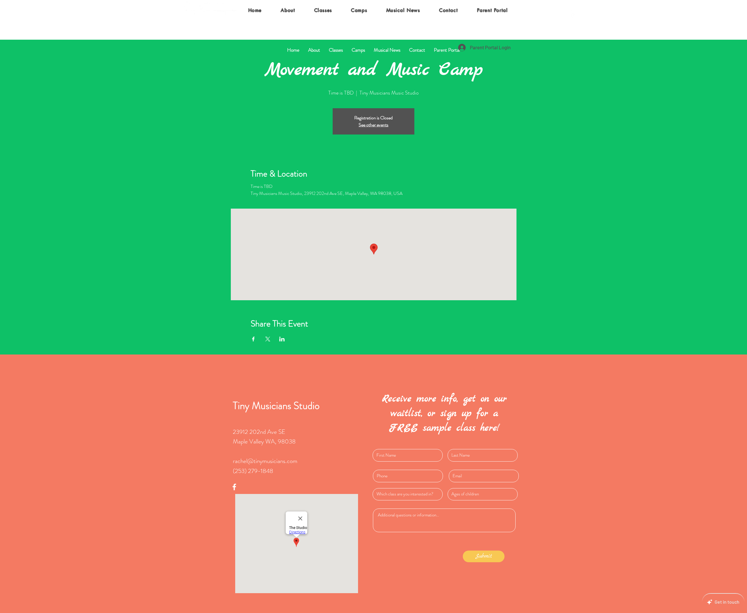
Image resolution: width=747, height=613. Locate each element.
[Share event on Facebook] (253, 339)
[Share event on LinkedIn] (282, 339)
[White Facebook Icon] (573, 12)
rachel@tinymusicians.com (265, 461)
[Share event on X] (267, 339)
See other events (373, 124)
